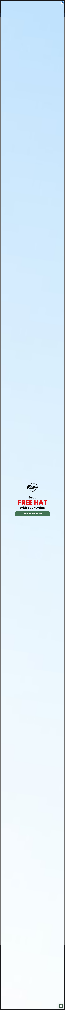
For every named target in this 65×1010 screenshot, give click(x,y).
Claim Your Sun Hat (32, 514)
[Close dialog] (62, 2)
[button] (61, 1006)
